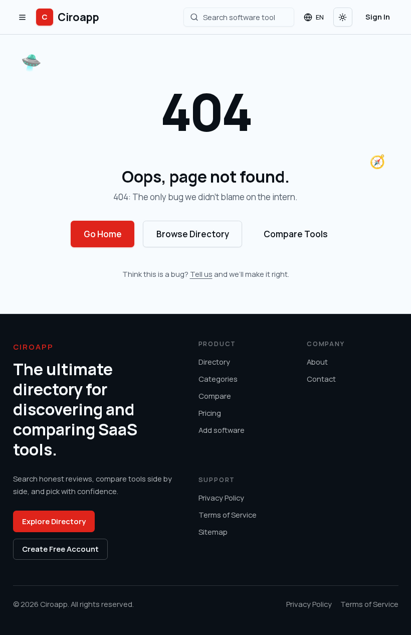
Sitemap (213, 532)
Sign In (377, 17)
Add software (221, 430)
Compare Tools (296, 234)
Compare (214, 396)
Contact (321, 379)
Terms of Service (227, 515)
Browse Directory (192, 234)
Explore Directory (54, 521)
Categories (218, 379)
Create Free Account (60, 549)
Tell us (201, 274)
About (317, 362)
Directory (214, 362)
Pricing (209, 413)
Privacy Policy (221, 498)
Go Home (103, 234)
